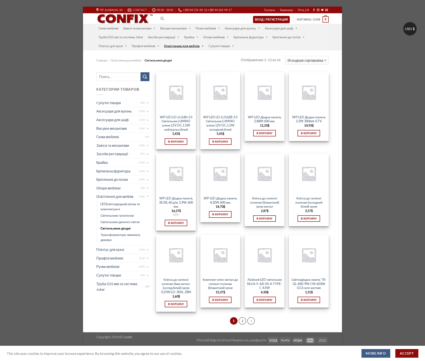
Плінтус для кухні (111, 46)
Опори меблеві (214, 37)
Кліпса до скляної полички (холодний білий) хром (309, 202)
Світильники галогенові (117, 215)
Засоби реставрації (161, 37)
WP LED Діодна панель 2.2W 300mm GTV (309, 119)
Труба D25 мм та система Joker (121, 37)
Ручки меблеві (206, 28)
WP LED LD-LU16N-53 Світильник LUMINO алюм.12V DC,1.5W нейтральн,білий (176, 123)
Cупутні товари (219, 46)
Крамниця (286, 10)
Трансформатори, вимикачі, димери (120, 237)
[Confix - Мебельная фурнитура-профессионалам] (125, 18)
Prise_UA (303, 10)
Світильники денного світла (120, 222)
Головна (269, 10)
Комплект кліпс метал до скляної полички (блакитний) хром (220, 284)
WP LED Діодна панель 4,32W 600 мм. (220, 200)
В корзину (176, 141)
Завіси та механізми (137, 28)
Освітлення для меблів (182, 46)
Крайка (189, 37)
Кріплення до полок (286, 37)
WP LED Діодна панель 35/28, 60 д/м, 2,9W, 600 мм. (176, 202)
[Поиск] (162, 18)
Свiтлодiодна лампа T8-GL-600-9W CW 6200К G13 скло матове (309, 284)
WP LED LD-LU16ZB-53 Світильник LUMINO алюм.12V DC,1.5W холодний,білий (220, 123)
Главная (101, 60)
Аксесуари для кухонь (240, 28)
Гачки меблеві (108, 28)
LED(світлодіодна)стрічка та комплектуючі (120, 206)
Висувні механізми (173, 28)
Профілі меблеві (143, 46)
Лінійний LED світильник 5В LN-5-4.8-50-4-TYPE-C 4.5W (264, 284)
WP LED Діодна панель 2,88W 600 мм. (264, 119)
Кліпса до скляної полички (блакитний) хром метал (264, 202)
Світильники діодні (115, 228)
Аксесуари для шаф (279, 28)
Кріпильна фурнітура (249, 37)
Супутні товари (108, 275)
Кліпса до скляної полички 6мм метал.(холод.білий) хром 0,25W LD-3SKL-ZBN (176, 286)
